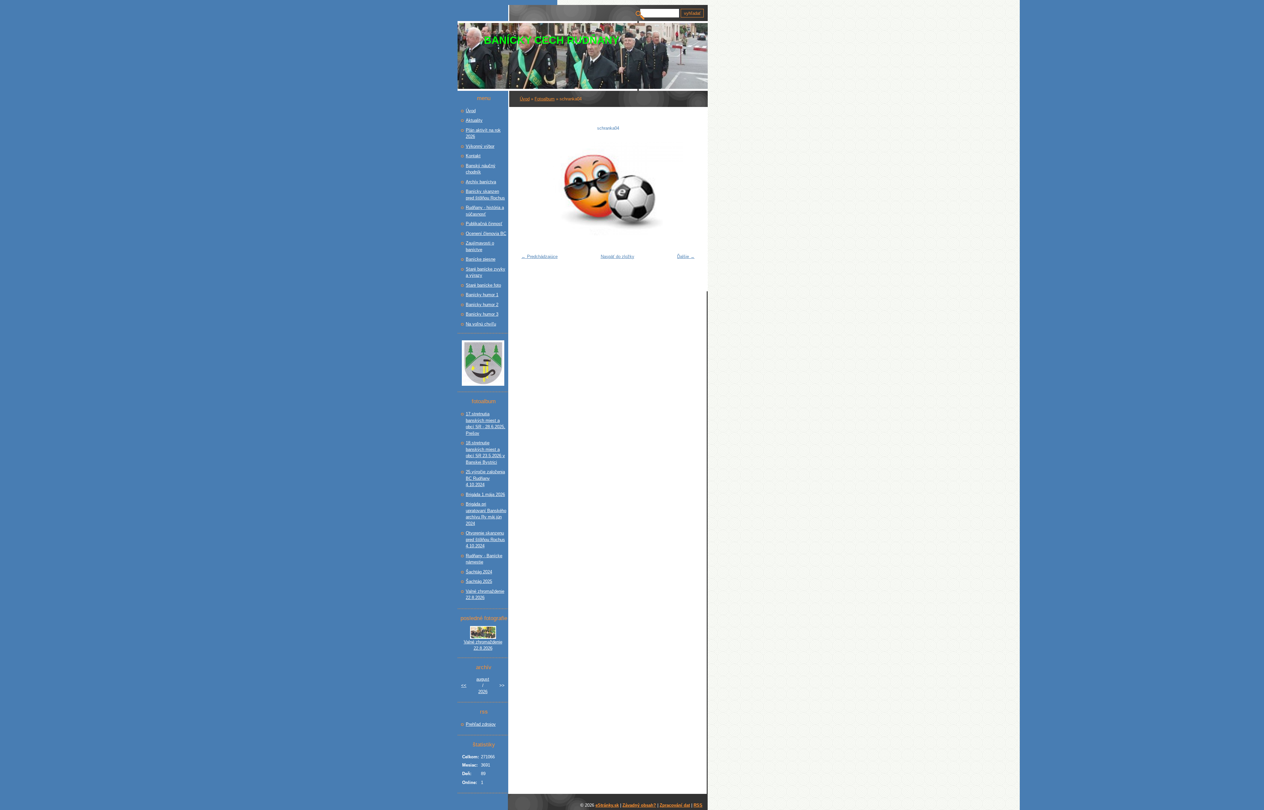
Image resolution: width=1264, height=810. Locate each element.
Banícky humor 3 (482, 314)
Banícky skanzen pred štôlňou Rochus (485, 194)
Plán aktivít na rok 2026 (483, 133)
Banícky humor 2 (482, 304)
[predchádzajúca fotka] (528, 185)
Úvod (525, 98)
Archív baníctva (481, 181)
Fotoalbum (545, 98)
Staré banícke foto (483, 285)
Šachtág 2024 (479, 571)
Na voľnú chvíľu (481, 324)
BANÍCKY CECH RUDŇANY (551, 40)
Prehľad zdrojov (481, 724)
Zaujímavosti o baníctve (480, 246)
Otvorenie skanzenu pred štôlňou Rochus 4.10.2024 (485, 539)
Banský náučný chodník (480, 169)
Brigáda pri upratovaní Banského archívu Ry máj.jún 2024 (486, 514)
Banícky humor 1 (482, 294)
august (482, 679)
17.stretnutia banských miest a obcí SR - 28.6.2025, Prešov (485, 423)
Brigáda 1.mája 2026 (485, 494)
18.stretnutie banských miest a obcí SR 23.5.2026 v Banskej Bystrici (485, 452)
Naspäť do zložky (617, 256)
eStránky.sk (607, 805)
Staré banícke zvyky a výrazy (485, 272)
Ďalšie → (686, 256)
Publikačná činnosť (484, 223)
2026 (482, 691)
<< (463, 685)
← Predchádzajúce (539, 256)
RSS (698, 805)
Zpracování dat (675, 805)
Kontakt (473, 155)
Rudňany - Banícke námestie (484, 559)
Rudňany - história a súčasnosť (485, 211)
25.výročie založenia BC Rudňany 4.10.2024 (485, 478)
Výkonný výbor (480, 146)
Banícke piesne (480, 259)
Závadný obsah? (639, 805)
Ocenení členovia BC (486, 233)
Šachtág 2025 (479, 581)
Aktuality (474, 120)
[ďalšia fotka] (687, 185)
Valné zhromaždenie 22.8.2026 (485, 594)
